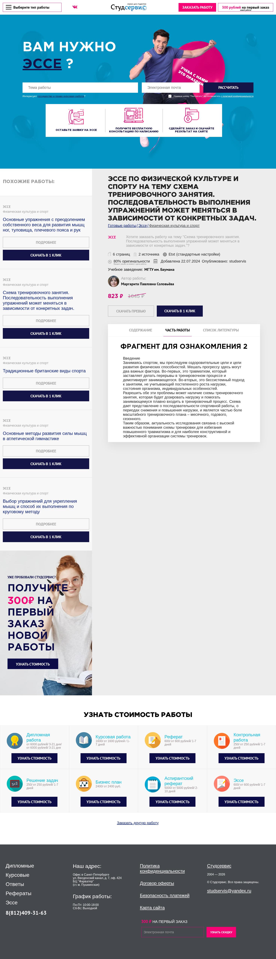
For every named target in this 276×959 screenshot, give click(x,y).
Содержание (140, 330)
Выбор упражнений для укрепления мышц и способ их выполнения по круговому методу (40, 506)
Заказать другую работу (138, 823)
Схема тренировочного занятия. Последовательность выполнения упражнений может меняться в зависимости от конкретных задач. (38, 300)
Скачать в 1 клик (45, 255)
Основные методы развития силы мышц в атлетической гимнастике (45, 436)
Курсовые (17, 875)
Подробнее (46, 242)
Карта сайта (152, 907)
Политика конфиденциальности (162, 868)
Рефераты (18, 893)
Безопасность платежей (164, 895)
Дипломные (20, 865)
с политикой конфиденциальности (237, 96)
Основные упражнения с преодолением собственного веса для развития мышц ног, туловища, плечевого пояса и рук (44, 224)
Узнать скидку (221, 932)
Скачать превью (131, 311)
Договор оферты (157, 883)
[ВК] (75, 7)
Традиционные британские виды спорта (44, 370)
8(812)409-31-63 (26, 912)
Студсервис (219, 865)
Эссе (42, 64)
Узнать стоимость (33, 664)
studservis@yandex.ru (229, 890)
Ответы (15, 884)
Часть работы (177, 330)
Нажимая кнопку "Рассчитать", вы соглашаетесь (213, 96)
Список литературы (221, 330)
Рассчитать (228, 87)
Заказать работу (197, 7)
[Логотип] (129, 7)
